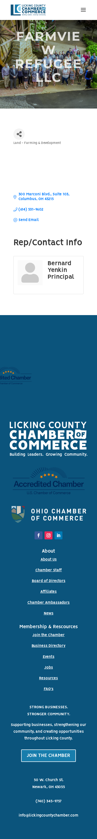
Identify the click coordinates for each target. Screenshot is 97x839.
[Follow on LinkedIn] (58, 535)
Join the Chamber (48, 635)
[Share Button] (19, 134)
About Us (49, 560)
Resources (48, 678)
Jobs (48, 668)
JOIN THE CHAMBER (48, 755)
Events (48, 657)
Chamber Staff (48, 570)
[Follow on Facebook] (39, 535)
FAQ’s (48, 689)
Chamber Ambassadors (48, 603)
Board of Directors (48, 581)
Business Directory (48, 646)
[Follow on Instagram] (48, 535)
